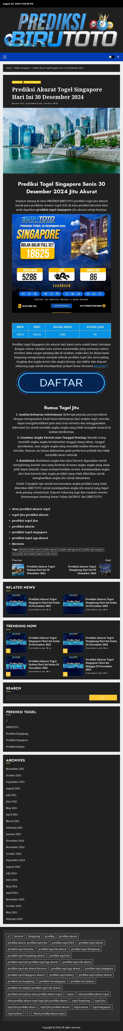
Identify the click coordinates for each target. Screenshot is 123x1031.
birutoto (23, 549)
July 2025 (11, 795)
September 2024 (15, 860)
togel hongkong (81, 1000)
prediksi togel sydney (61, 975)
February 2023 (14, 919)
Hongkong (34, 936)
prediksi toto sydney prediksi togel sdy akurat (34, 987)
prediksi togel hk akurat (52, 949)
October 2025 (13, 775)
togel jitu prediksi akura (22, 1007)
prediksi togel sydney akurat (95, 975)
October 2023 (13, 906)
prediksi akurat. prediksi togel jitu (27, 942)
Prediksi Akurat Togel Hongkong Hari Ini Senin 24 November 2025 (101, 603)
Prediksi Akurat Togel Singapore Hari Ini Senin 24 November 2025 (44, 603)
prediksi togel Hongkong (85, 949)
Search (13, 688)
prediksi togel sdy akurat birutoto (27, 968)
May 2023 (11, 912)
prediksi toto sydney (82, 981)
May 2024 (11, 886)
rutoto (70, 994)
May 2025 (11, 808)
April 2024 (12, 892)
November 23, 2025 (95, 673)
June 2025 (11, 801)
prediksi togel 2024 (63, 942)
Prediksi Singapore (32, 82)
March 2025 (13, 821)
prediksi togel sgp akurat (70, 549)
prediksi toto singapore (52, 981)
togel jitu (100, 1000)
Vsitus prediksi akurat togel (49, 1013)
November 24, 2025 (38, 610)
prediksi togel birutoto (21, 949)
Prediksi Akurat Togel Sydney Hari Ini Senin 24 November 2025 (44, 665)
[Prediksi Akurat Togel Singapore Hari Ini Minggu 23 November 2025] (73, 666)
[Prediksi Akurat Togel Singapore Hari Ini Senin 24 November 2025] (16, 604)
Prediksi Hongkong (17, 733)
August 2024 (13, 866)
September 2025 (15, 782)
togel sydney (15, 1013)
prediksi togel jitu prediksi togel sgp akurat (33, 962)
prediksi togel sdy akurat (77, 962)
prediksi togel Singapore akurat (26, 975)
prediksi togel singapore (93, 549)
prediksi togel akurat (91, 942)
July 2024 (11, 873)
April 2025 (12, 814)
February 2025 (14, 827)
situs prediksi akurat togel (23, 553)
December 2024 (15, 840)
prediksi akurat (34, 549)
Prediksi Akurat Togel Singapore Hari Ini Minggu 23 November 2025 (100, 664)
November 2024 (15, 847)
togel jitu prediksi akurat (46, 553)
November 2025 (15, 768)
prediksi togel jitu (50, 549)
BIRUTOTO (17, 82)
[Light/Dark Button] (112, 56)
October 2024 (13, 853)
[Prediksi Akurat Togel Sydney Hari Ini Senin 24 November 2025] (16, 666)
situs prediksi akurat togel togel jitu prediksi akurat (38, 1000)
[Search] (118, 57)
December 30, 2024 (35, 104)
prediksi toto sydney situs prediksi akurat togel (35, 994)
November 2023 (15, 899)
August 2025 (13, 788)
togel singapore (102, 1007)
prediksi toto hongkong (21, 981)
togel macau (81, 1007)
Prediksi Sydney (15, 746)
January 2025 (13, 834)
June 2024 (11, 879)
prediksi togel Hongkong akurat (26, 955)
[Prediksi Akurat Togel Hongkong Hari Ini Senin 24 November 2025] (73, 604)
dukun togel (19, 104)
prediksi (49, 936)
